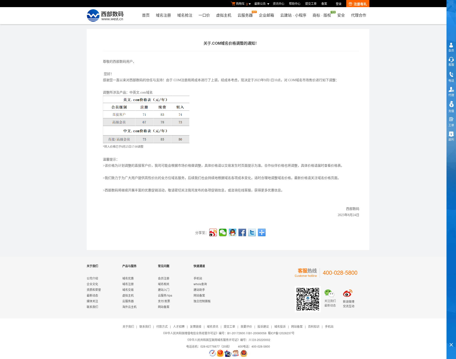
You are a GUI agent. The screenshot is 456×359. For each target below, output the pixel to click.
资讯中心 (278, 3)
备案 (324, 3)
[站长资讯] (228, 353)
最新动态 (92, 295)
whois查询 (200, 284)
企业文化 (92, 284)
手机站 (198, 278)
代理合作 (358, 15)
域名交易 (128, 290)
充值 (451, 111)
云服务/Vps (165, 295)
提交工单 (311, 3)
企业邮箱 (266, 15)
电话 (451, 80)
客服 (451, 64)
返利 (451, 139)
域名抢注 (184, 15)
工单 (451, 125)
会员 (451, 50)
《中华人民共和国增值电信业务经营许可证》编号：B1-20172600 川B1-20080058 (214, 333)
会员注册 (163, 278)
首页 (146, 15)
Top (451, 337)
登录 (339, 4)
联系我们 (92, 307)
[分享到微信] (223, 232)
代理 (451, 95)
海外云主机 (129, 307)
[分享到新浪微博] (213, 232)
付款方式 (162, 326)
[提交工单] (235, 353)
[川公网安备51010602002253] (243, 353)
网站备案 (163, 307)
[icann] (212, 353)
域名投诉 (280, 326)
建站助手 (199, 290)
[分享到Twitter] (252, 232)
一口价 (204, 15)
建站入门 (163, 290)
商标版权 (322, 15)
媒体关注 (92, 301)
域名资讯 (212, 326)
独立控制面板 (202, 301)
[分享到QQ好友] (232, 232)
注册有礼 (360, 3)
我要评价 (246, 326)
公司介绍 (92, 278)
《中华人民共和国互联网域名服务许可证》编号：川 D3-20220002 (228, 340)
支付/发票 (164, 301)
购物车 (242, 3)
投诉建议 (263, 326)
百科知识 (313, 326)
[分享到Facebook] (242, 232)
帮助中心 (294, 3)
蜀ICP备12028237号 (281, 333)
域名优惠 (128, 278)
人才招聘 (179, 326)
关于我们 (128, 326)
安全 (341, 15)
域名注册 (163, 15)
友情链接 (195, 326)
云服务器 (245, 15)
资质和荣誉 (94, 290)
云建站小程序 (293, 15)
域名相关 (163, 284)
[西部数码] (105, 15)
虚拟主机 (223, 15)
